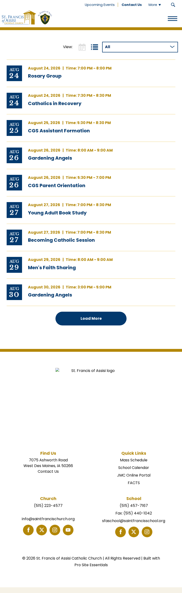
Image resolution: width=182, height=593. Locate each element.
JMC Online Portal (133, 475)
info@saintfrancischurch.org (48, 519)
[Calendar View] (82, 47)
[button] (173, 4)
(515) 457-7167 (134, 505)
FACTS (134, 483)
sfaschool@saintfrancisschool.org (133, 521)
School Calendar (133, 467)
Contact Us (48, 471)
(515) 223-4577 (48, 505)
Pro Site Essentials (91, 565)
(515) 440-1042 (137, 513)
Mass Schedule (133, 460)
